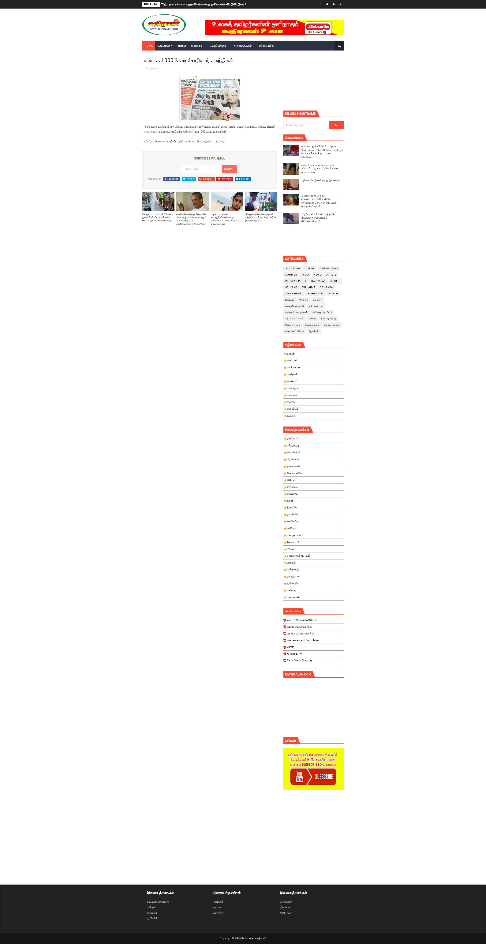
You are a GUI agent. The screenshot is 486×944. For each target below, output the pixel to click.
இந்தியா (289, 300)
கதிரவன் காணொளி (158, 901)
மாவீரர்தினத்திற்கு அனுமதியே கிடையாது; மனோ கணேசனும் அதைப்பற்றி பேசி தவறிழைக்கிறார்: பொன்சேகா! (191, 219)
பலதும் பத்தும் (218, 45)
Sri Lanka (309, 287)
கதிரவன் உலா (316, 306)
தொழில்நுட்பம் (293, 325)
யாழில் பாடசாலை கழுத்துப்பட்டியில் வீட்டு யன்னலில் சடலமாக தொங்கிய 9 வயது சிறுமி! (226, 219)
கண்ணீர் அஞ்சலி (294, 306)
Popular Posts (296, 281)
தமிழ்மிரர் (218, 901)
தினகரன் (285, 907)
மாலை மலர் (286, 901)
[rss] (333, 4)
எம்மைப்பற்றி (266, 45)
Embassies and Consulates (303, 640)
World (333, 293)
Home (148, 45)
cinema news (329, 268)
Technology (315, 293)
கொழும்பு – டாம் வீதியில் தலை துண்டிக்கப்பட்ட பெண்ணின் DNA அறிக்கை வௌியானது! (158, 217)
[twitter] (327, 4)
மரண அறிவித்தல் (295, 331)
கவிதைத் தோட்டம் (322, 312)
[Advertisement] (313, 824)
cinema (310, 268)
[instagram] (340, 4)
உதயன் (217, 907)
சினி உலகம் (286, 912)
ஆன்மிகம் (197, 45)
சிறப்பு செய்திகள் (294, 318)
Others (331, 274)
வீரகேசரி (218, 912)
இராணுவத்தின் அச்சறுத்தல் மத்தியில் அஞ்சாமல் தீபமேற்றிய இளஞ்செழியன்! (261, 217)
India (305, 274)
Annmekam (292, 268)
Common (291, 274)
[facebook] (320, 4)
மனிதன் (151, 907)
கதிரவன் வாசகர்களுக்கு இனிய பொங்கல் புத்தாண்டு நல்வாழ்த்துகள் (204, 4)
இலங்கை (154, 68)
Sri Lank (291, 287)
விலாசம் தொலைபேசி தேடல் (302, 620)
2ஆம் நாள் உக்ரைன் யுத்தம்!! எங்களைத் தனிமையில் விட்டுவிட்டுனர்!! (317, 218)
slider (335, 281)
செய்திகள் (164, 45)
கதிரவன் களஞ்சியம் (296, 312)
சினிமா (182, 45)
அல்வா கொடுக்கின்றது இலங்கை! (320, 180)
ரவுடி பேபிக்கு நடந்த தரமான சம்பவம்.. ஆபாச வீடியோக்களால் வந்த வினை (320, 168)
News (317, 274)
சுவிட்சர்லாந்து (328, 318)
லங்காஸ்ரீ (152, 912)
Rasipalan (318, 281)
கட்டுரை (317, 300)
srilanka (326, 287)
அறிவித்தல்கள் (243, 45)
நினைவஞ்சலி (312, 325)
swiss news (293, 293)
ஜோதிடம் (314, 331)
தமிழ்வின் (152, 918)
